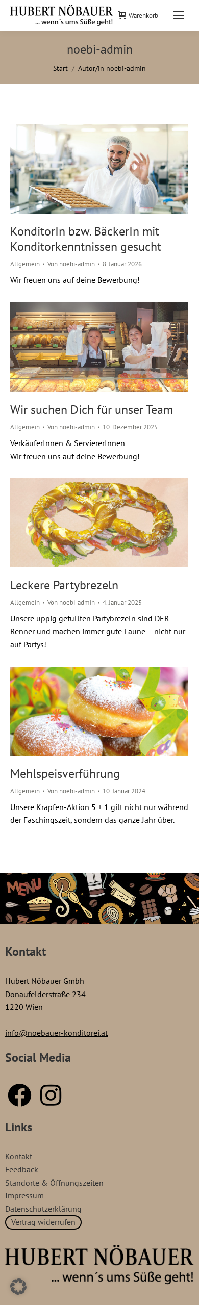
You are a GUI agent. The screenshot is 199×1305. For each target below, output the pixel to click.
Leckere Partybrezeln (64, 585)
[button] (18, 1286)
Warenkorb (143, 15)
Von (71, 263)
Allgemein (25, 263)
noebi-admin (100, 49)
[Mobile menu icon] (178, 15)
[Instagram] (50, 1095)
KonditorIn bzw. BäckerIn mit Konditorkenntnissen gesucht (85, 238)
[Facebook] (19, 1095)
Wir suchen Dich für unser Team (91, 409)
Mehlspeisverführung (65, 773)
